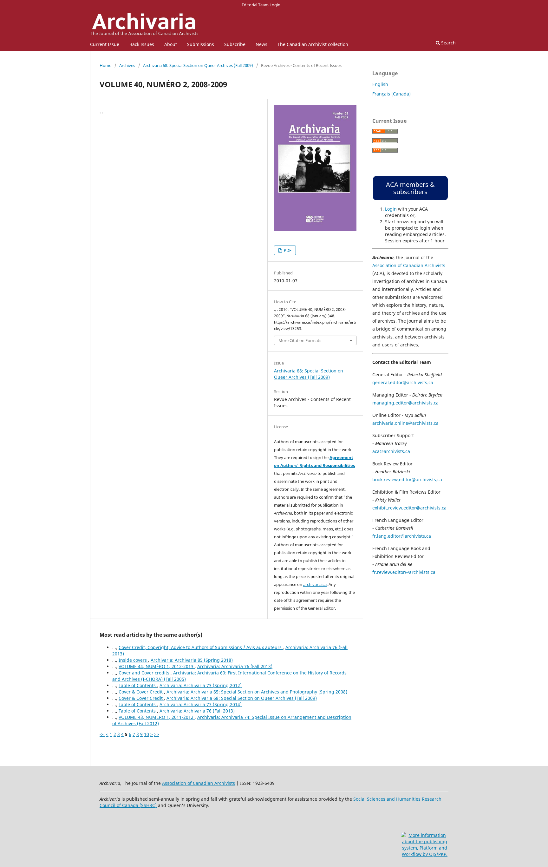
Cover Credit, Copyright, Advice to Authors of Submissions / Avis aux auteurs (201, 647)
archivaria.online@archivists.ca (405, 423)
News (261, 44)
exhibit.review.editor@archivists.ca (409, 508)
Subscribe (234, 44)
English (380, 84)
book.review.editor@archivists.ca (407, 479)
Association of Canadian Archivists (408, 265)
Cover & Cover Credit (141, 692)
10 (146, 734)
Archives (127, 65)
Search (448, 43)
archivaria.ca (315, 584)
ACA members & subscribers (410, 188)
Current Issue (104, 44)
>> (156, 734)
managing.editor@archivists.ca (405, 403)
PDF (287, 250)
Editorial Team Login (261, 5)
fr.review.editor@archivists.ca (403, 572)
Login (391, 209)
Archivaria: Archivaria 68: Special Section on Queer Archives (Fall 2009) (241, 698)
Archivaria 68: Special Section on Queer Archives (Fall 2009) (198, 65)
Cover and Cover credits (145, 673)
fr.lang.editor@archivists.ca (401, 536)
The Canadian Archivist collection (312, 44)
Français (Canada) (391, 94)
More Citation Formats (299, 340)
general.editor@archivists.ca (402, 382)
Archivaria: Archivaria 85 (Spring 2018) (192, 660)
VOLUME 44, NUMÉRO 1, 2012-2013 (157, 666)
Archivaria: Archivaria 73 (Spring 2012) (201, 685)
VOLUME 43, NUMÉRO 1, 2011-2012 (157, 717)
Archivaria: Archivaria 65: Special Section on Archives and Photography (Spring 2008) (256, 692)
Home (105, 65)
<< (102, 734)
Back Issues (141, 44)
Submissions (200, 44)
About (170, 44)
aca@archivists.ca (391, 451)
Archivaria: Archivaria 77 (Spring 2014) (201, 704)
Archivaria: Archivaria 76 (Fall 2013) (234, 666)
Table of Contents (138, 685)
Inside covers (133, 660)
